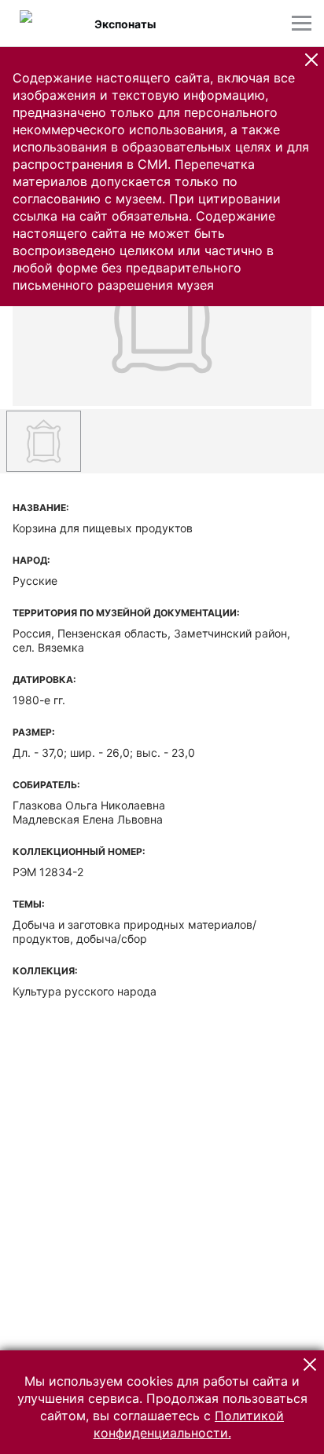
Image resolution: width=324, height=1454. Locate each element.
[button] (311, 59)
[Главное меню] (301, 23)
